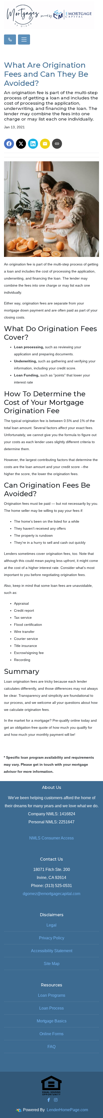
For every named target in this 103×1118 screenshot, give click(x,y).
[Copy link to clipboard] (57, 144)
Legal (51, 925)
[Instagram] (56, 1100)
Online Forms (52, 1034)
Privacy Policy (51, 938)
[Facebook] (49, 1100)
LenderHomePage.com (67, 1110)
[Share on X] (21, 144)
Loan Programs (51, 995)
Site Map (52, 963)
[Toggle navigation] (24, 39)
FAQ (52, 1047)
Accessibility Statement (51, 951)
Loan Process (51, 1008)
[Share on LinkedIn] (33, 144)
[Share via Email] (45, 144)
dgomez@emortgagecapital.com (51, 894)
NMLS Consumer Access (51, 838)
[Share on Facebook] (9, 144)
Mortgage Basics (51, 1021)
